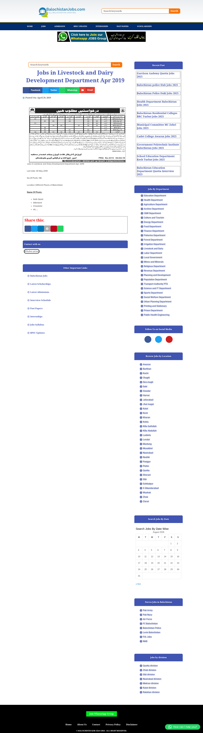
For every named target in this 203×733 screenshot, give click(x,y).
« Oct (138, 584)
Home (30, 26)
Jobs (43, 26)
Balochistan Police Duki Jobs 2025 (158, 93)
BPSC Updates (80, 26)
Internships (102, 26)
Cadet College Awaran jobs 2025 (156, 136)
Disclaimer (132, 724)
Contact (96, 724)
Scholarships (144, 26)
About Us (82, 724)
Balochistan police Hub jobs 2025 (157, 85)
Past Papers (123, 26)
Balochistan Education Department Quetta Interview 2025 (155, 171)
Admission (59, 26)
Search (174, 11)
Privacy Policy (113, 724)
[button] (32, 90)
